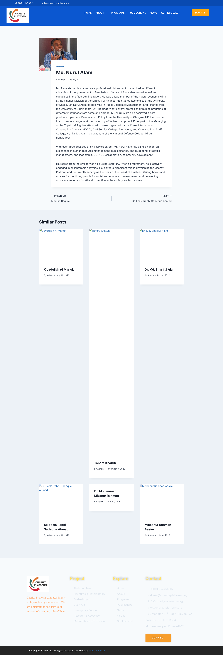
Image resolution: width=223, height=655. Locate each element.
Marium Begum (60, 199)
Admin (151, 275)
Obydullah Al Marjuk (59, 269)
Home (88, 13)
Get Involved (170, 13)
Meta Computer (97, 650)
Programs (118, 13)
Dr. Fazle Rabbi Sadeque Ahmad (152, 199)
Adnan (62, 79)
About (100, 13)
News (153, 13)
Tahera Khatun (105, 463)
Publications (137, 13)
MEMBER (60, 66)
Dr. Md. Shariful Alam (160, 269)
